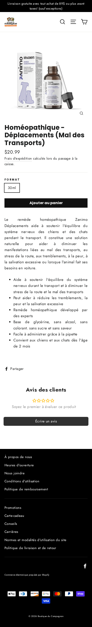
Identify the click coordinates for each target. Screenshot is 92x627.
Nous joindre (14, 473)
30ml (12, 187)
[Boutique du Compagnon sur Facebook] (85, 566)
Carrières (11, 531)
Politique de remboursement (26, 489)
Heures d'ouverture (19, 465)
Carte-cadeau (14, 515)
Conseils (10, 523)
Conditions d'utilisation (21, 481)
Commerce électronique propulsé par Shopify (26, 574)
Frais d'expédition (18, 158)
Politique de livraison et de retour (30, 548)
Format (12, 179)
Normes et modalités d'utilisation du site (35, 540)
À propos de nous (18, 457)
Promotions (12, 507)
